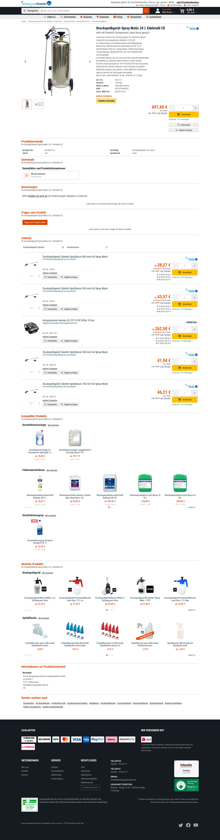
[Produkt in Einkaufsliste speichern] (184, 125)
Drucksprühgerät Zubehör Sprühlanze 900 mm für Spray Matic (75, 288)
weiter (190, 507)
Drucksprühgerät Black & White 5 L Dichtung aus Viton (110, 599)
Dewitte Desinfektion (173, 703)
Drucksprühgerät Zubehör (33, 247)
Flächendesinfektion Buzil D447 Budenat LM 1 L (40, 496)
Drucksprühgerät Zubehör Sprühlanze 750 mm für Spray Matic (75, 383)
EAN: (98, 88)
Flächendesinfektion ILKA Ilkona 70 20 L (180, 496)
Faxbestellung (57, 779)
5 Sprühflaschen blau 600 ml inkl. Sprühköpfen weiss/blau (75, 644)
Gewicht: (100, 83)
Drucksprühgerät (99, 21)
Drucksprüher (28, 703)
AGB (83, 767)
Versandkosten (57, 771)
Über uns (25, 767)
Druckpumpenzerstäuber (77, 703)
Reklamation (56, 775)
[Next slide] (90, 61)
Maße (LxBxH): (102, 86)
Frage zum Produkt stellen (35, 222)
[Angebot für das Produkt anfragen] (184, 130)
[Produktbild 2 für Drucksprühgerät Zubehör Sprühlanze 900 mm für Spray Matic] (33, 308)
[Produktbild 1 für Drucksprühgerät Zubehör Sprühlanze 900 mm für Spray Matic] (30, 308)
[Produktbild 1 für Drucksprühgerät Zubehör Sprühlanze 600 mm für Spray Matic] (30, 276)
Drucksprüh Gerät (58, 703)
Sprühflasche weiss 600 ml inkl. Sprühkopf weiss (145, 644)
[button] (164, 11)
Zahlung (54, 767)
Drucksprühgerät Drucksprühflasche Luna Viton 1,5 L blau (180, 599)
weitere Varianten (50, 273)
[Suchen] (146, 11)
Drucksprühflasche (108, 703)
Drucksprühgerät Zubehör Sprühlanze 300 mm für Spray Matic (75, 352)
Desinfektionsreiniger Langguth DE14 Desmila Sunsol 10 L (75, 451)
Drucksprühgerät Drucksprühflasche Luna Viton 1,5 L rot (75, 599)
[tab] (109, 507)
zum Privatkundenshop (188, 2)
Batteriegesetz (87, 782)
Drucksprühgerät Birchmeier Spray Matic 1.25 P (145, 599)
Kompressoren (73, 247)
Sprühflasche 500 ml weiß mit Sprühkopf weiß (180, 644)
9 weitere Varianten (106, 101)
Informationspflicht (89, 779)
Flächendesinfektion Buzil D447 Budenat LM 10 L (110, 496)
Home (23, 21)
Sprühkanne (94, 703)
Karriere (24, 775)
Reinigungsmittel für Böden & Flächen (45, 21)
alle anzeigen (53, 425)
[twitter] (181, 825)
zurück (29, 507)
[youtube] (196, 825)
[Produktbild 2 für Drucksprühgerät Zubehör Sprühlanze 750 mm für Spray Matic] (33, 403)
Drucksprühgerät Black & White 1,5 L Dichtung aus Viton (40, 599)
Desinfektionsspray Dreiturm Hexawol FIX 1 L (40, 541)
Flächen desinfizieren (32, 707)
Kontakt (24, 771)
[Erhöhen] (196, 108)
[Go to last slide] (25, 61)
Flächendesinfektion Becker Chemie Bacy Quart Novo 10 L (75, 496)
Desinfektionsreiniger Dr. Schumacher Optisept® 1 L (40, 451)
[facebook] (188, 825)
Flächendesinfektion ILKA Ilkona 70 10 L (145, 496)
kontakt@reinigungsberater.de (123, 780)
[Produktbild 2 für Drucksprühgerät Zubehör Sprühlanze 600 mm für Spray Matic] (33, 276)
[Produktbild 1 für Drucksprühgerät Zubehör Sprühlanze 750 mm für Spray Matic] (30, 403)
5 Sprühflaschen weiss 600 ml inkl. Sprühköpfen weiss (40, 644)
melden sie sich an (37, 195)
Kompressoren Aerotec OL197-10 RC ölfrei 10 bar (68, 320)
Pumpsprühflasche (140, 703)
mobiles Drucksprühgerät (52, 707)
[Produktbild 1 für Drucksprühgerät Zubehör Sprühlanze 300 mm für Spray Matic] (30, 372)
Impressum (86, 771)
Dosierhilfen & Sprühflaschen (77, 21)
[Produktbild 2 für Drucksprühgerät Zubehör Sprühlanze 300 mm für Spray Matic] (33, 372)
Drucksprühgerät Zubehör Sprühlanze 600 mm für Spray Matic (75, 256)
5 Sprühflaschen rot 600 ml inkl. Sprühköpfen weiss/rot (110, 644)
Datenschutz (86, 775)
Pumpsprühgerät (124, 703)
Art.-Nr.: (99, 80)
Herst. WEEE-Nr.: (103, 91)
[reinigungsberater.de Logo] (36, 3)
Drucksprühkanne (43, 703)
